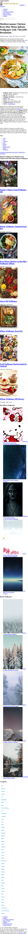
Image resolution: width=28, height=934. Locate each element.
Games (3, 852)
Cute (2, 822)
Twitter (2, 152)
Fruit (2, 849)
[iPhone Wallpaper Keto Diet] (9, 328)
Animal (3, 791)
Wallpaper (5, 149)
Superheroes (4, 908)
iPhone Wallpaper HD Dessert (12, 399)
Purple (2, 888)
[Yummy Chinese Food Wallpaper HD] (9, 186)
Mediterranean (6, 147)
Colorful (3, 816)
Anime (3, 794)
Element (3, 833)
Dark (2, 824)
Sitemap (5, 16)
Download (2, 153)
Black (2, 802)
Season (3, 897)
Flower (3, 841)
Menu (4, 148)
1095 (4, 138)
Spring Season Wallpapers (10, 556)
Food (10, 36)
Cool (2, 819)
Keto (4, 145)
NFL (2, 880)
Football (3, 847)
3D (2, 785)
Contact (5, 10)
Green (2, 858)
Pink (2, 885)
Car (2, 810)
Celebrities (3, 813)
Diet (4, 142)
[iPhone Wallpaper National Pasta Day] (9, 223)
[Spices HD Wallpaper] (9, 298)
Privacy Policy (6, 13)
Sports (2, 905)
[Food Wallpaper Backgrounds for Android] (9, 360)
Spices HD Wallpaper (8, 301)
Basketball (3, 799)
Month (2, 869)
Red (2, 894)
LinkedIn (20, 152)
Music (2, 874)
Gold (2, 855)
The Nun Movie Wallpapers (11, 519)
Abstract (3, 788)
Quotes (3, 891)
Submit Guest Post (7, 923)
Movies (3, 872)
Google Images (11, 104)
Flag (2, 838)
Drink (2, 830)
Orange (3, 883)
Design (3, 827)
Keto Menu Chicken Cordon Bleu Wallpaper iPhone (13, 262)
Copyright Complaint (8, 11)
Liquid (2, 866)
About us (5, 9)
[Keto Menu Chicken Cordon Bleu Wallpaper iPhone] (9, 258)
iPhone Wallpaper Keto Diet (11, 331)
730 (4, 140)
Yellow (3, 913)
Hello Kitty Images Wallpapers (12, 444)
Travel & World (5, 910)
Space (5, 481)
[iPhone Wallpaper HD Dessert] (9, 395)
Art (2, 797)
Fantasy (3, 835)
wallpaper (18, 109)
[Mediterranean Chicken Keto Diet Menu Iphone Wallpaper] (14, 67)
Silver (2, 899)
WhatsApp (11, 152)
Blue (2, 805)
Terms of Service (7, 14)
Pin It (23, 152)
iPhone (5, 144)
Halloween (4, 860)
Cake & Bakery (5, 808)
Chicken (5, 141)
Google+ (16, 152)
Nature (3, 877)
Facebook (6, 152)
